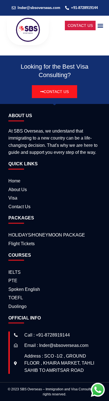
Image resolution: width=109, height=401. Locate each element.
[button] (100, 25)
